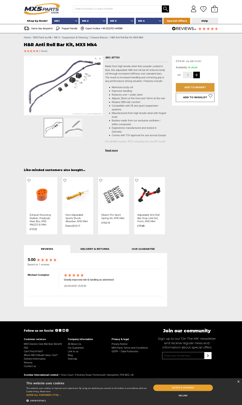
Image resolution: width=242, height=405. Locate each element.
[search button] (165, 8)
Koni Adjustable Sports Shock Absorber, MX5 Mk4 (77, 218)
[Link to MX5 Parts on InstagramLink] (67, 330)
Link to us (73, 351)
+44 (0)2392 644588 (111, 28)
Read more (45, 391)
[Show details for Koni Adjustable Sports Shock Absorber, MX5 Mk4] (78, 194)
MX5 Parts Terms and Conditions (130, 347)
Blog (70, 355)
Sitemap (72, 358)
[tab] (47, 249)
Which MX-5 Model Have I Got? (41, 355)
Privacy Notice (120, 344)
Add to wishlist (195, 97)
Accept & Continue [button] (183, 387)
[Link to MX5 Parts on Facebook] (56, 330)
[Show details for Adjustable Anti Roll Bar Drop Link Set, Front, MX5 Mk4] (149, 194)
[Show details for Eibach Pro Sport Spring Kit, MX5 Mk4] (113, 194)
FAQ (26, 347)
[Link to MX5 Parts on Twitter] (60, 330)
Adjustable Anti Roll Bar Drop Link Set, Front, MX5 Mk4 (148, 218)
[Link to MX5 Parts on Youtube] (63, 330)
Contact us (30, 366)
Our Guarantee (76, 347)
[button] (214, 8)
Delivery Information (35, 358)
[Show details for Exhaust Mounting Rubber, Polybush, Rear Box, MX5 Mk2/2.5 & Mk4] (42, 194)
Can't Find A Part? (33, 351)
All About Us (74, 344)
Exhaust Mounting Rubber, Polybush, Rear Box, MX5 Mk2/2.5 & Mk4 (40, 219)
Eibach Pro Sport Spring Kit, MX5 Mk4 (112, 216)
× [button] (238, 381)
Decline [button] (183, 395)
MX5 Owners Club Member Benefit (43, 344)
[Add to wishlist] (29, 180)
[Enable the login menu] (192, 8)
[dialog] (121, 391)
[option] (42, 205)
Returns (28, 362)
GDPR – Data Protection (125, 351)
